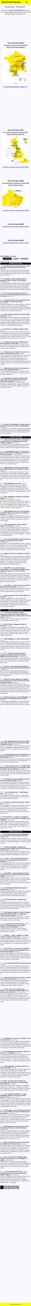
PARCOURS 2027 (20, 7)
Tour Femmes (24, 258)
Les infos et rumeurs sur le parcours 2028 (16, 210)
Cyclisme (16, 258)
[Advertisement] (15, 26)
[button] (28, 2)
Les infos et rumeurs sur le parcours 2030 (16, 243)
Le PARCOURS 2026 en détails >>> (15, 87)
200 (13, 1187)
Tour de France (7, 258)
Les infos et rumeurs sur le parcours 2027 (16, 167)
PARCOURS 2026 (9, 7)
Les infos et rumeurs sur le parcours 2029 (16, 226)
